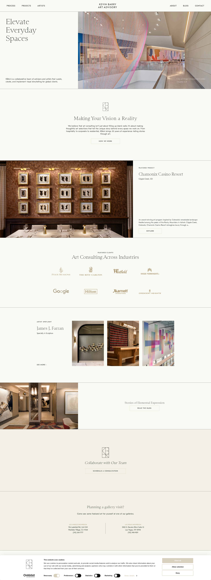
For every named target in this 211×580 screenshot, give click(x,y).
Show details (129, 576)
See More (41, 365)
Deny (178, 573)
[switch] (78, 575)
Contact (199, 6)
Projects (26, 6)
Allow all (177, 560)
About (173, 6)
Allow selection (178, 567)
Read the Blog (144, 408)
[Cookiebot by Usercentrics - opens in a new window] (29, 575)
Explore (150, 231)
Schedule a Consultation (105, 471)
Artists (41, 6)
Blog (186, 6)
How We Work (105, 141)
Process (11, 6)
